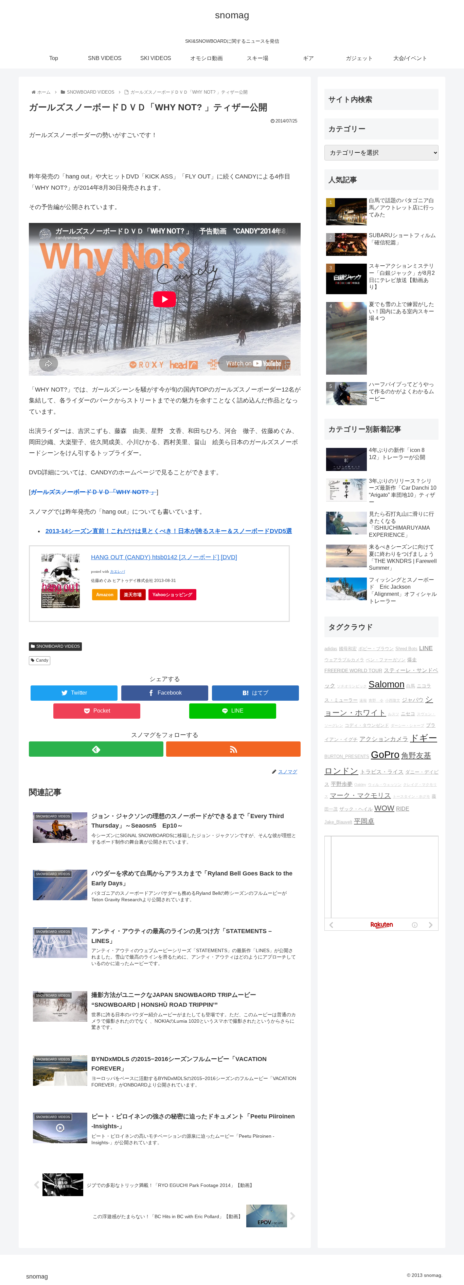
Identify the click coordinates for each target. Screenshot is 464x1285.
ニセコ (408, 713)
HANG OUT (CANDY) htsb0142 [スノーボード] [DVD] (164, 557)
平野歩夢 (342, 784)
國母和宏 (348, 648)
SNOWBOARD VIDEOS (58, 646)
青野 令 (376, 700)
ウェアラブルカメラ (344, 660)
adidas (330, 648)
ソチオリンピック (352, 686)
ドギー (423, 738)
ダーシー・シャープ (407, 725)
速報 (363, 700)
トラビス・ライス (382, 772)
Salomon (387, 684)
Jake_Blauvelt (338, 822)
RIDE (402, 809)
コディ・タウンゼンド (367, 725)
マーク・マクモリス (360, 795)
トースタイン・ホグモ (411, 796)
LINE (426, 648)
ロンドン (341, 771)
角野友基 (416, 755)
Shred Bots (406, 648)
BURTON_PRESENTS (346, 756)
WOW (384, 808)
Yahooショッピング (172, 594)
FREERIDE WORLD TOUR (353, 670)
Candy (42, 660)
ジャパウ (413, 700)
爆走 (412, 659)
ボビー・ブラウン (376, 648)
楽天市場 (133, 594)
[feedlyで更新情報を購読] (96, 749)
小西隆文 (392, 700)
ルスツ (393, 714)
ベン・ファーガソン (386, 660)
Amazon (104, 594)
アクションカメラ (383, 739)
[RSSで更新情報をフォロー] (233, 749)
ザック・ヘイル (356, 809)
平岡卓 (364, 821)
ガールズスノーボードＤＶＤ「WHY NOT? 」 (94, 492)
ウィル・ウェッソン (384, 784)
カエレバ (117, 571)
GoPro (385, 754)
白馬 (410, 686)
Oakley (360, 784)
